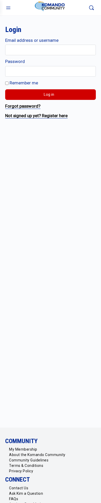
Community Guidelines (28, 460)
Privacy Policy (21, 471)
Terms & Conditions (26, 466)
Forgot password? (22, 106)
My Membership (23, 449)
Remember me (23, 82)
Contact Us (18, 488)
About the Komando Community (37, 455)
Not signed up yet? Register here (36, 115)
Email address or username (32, 40)
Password (15, 61)
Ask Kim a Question (26, 493)
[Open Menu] (8, 8)
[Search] (91, 7)
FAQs (13, 499)
